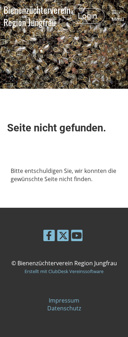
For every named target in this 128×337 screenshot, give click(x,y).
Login (87, 15)
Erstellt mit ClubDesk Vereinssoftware (64, 271)
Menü (118, 19)
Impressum (64, 300)
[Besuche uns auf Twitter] (63, 236)
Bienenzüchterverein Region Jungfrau (37, 16)
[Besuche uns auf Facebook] (49, 236)
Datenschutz (64, 308)
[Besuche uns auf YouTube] (76, 236)
